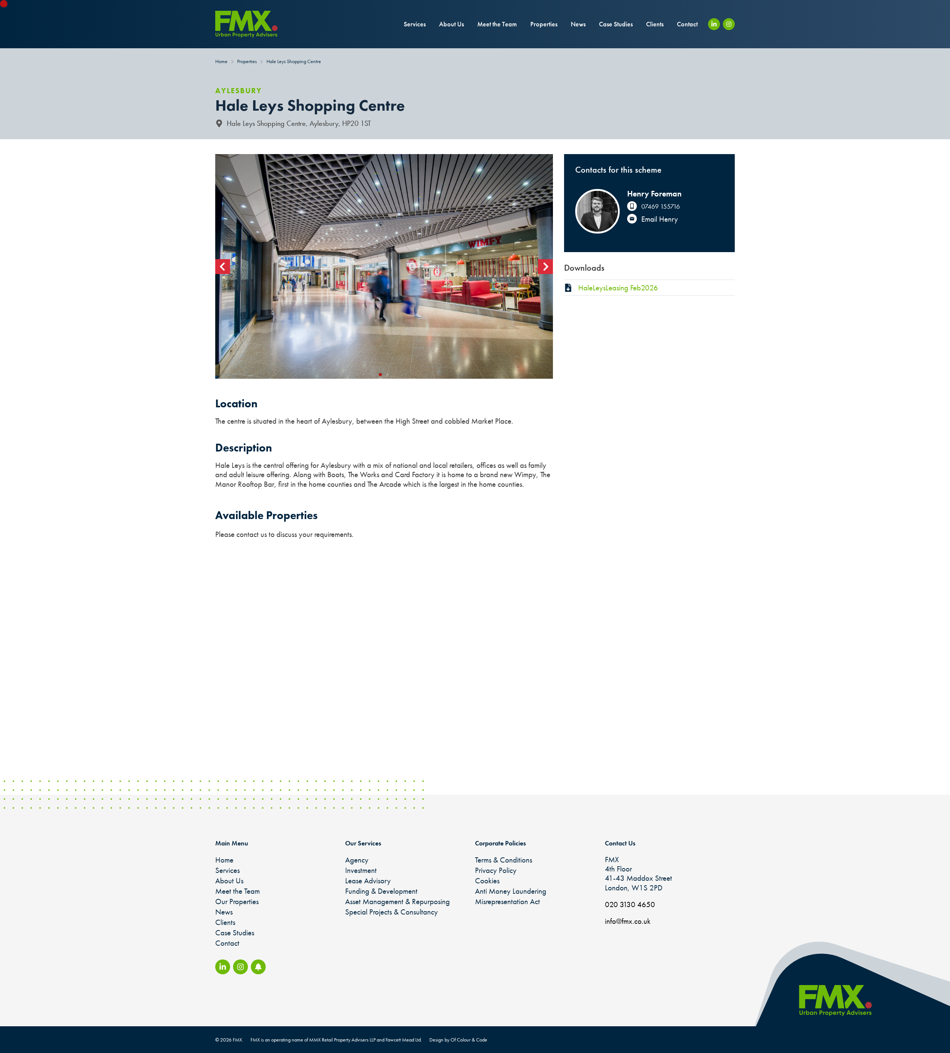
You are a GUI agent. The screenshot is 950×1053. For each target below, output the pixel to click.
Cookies (487, 881)
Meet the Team (497, 24)
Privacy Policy (496, 870)
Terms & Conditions (503, 860)
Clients (655, 24)
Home (224, 860)
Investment (361, 870)
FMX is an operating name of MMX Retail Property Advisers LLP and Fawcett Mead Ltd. (336, 1039)
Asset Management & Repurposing (397, 901)
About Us (451, 24)
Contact (687, 24)
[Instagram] (729, 24)
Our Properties (237, 901)
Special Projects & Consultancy (391, 912)
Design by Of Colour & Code (458, 1039)
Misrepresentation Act (507, 901)
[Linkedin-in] (714, 24)
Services (415, 24)
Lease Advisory (368, 881)
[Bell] (258, 966)
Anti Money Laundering (510, 891)
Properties (543, 24)
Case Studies (616, 24)
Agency (356, 860)
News (578, 24)
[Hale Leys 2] (384, 266)
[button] (222, 266)
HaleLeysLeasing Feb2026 (618, 288)
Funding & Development (381, 891)
